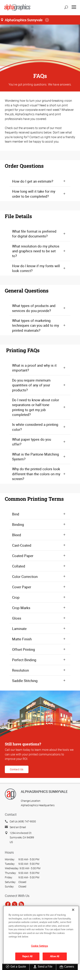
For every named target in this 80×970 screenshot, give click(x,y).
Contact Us (16, 769)
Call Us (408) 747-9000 (23, 821)
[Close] (73, 910)
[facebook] (8, 904)
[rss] (21, 904)
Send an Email (18, 827)
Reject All (27, 956)
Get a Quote (18, 966)
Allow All (54, 956)
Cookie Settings (39, 946)
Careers (69, 966)
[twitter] (15, 904)
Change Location (30, 800)
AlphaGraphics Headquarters (38, 805)
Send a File (45, 966)
